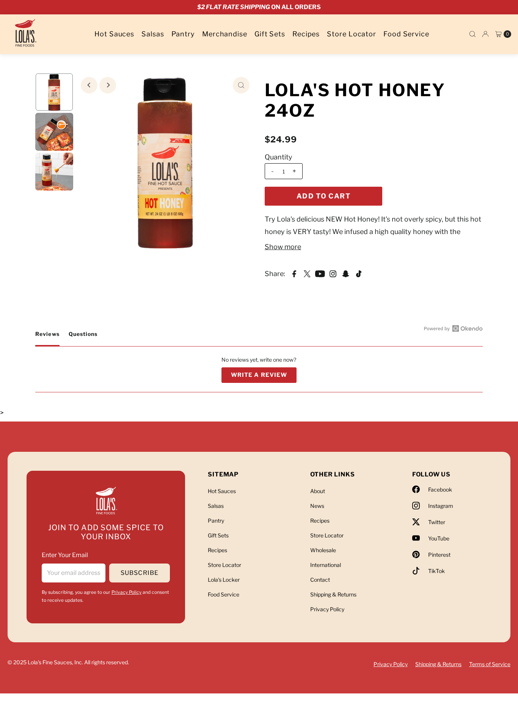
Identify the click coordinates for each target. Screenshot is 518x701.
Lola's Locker (224, 579)
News (317, 506)
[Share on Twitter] (307, 273)
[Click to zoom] (241, 85)
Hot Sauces (114, 34)
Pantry (183, 34)
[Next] (107, 85)
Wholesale (323, 550)
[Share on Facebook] (294, 273)
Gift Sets (269, 34)
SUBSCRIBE (140, 572)
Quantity (278, 157)
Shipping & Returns (333, 594)
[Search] (472, 34)
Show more (283, 247)
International (325, 565)
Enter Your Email (65, 555)
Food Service (406, 34)
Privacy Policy (126, 592)
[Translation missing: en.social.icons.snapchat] (346, 273)
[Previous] (89, 85)
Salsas (152, 34)
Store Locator (351, 34)
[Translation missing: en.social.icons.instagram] (333, 273)
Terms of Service (489, 664)
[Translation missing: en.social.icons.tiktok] (358, 273)
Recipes (306, 34)
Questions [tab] (83, 338)
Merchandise (224, 34)
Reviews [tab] (47, 338)
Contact (320, 579)
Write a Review (264, 377)
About (317, 491)
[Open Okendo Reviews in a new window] (453, 328)
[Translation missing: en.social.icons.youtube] (320, 273)
